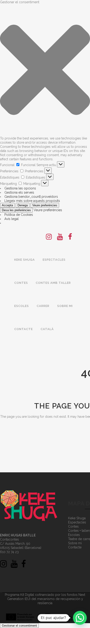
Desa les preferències (16, 210)
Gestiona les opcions (20, 188)
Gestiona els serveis (19, 192)
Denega (23, 205)
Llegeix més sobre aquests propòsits (32, 201)
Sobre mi (75, 543)
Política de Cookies (18, 215)
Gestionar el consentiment (19, 625)
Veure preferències (44, 205)
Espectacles (77, 522)
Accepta (7, 205)
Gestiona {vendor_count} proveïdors (31, 196)
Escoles (74, 535)
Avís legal (11, 219)
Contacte (74, 547)
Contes (73, 526)
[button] (45, 70)
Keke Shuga (77, 518)
